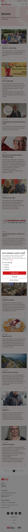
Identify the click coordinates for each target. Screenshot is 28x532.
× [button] (24, 252)
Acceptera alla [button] (14, 273)
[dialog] (14, 266)
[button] (14, 280)
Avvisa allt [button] (14, 276)
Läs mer (11, 259)
